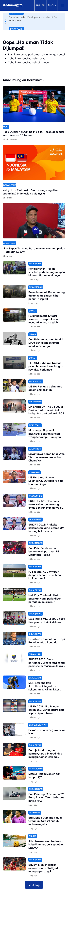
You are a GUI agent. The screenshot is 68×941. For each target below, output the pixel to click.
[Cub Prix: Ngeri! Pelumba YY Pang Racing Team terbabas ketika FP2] (14, 793)
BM (38, 5)
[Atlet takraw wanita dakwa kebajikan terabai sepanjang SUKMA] (14, 840)
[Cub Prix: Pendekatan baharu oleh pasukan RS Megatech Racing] (14, 547)
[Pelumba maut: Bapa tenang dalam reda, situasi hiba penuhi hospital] (14, 291)
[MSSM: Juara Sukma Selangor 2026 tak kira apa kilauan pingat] (14, 476)
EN (43, 5)
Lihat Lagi (34, 885)
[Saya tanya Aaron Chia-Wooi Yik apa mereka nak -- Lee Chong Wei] (14, 453)
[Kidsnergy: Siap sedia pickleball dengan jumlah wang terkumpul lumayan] (14, 429)
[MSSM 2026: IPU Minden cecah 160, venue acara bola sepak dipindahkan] (14, 705)
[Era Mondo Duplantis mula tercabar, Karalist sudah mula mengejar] (14, 816)
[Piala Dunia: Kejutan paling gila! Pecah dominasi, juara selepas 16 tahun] (34, 104)
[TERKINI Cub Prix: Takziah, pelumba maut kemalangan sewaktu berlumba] (14, 362)
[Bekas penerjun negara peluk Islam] (14, 729)
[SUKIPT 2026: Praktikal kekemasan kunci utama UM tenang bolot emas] (14, 523)
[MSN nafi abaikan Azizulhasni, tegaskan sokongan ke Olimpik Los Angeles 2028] (14, 682)
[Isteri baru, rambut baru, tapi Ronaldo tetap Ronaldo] (14, 638)
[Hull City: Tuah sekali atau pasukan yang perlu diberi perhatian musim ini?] (14, 594)
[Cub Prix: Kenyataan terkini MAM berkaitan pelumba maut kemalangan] (14, 338)
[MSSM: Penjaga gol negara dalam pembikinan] (14, 385)
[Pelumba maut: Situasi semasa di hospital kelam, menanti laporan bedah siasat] (14, 315)
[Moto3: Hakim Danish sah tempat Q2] (14, 773)
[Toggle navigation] (62, 5)
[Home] (12, 5)
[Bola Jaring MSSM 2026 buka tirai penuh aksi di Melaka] (14, 618)
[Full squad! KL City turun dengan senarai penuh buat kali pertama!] (14, 570)
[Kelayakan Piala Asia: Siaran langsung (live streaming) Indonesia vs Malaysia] (34, 162)
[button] (5, 19)
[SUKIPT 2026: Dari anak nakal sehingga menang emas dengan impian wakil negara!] (14, 500)
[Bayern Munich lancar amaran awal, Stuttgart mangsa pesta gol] (14, 863)
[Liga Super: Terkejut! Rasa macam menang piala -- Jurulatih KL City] (34, 221)
